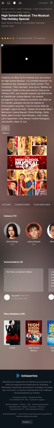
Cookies (23, 404)
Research (41, 407)
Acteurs (6, 204)
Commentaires (22, 204)
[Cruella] (12, 332)
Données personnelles (40, 404)
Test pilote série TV (17, 409)
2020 (19, 9)
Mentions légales (12, 404)
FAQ (26, 400)
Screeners (33, 407)
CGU (29, 404)
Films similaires (42, 204)
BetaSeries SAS (15, 407)
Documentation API (17, 400)
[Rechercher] (51, 3)
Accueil (4, 9)
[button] (12, 235)
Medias (25, 407)
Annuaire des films (35, 397)
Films (12, 9)
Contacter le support (36, 400)
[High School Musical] (34, 332)
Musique (28, 9)
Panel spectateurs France (34, 409)
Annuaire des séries (19, 397)
